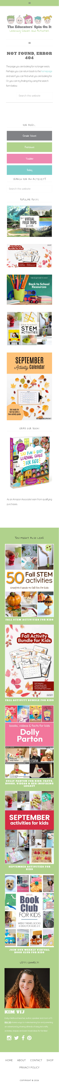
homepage (46, 71)
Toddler (29, 158)
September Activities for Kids (29, 868)
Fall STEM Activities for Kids (29, 619)
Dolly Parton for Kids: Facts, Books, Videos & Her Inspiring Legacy (29, 784)
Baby (29, 170)
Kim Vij (8, 1022)
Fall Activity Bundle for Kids (29, 700)
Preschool (29, 147)
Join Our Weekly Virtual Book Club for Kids (29, 951)
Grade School (29, 135)
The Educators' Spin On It (29, 23)
